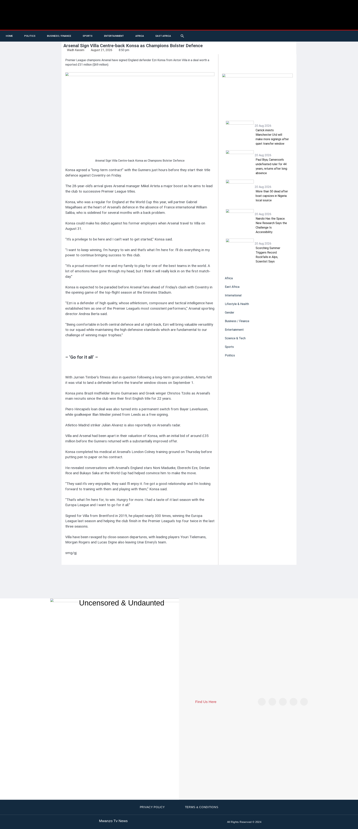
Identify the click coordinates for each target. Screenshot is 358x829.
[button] (182, 36)
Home (9, 35)
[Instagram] (304, 702)
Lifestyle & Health (237, 304)
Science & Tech (235, 338)
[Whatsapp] (335, 36)
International (233, 295)
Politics (29, 35)
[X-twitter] (282, 36)
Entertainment (114, 35)
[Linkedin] (320, 36)
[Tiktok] (297, 36)
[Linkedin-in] (283, 702)
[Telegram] (328, 36)
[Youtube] (289, 36)
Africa (139, 35)
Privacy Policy (152, 807)
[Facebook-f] (305, 36)
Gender (229, 312)
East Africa (163, 35)
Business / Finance (59, 35)
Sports (87, 35)
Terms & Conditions (201, 807)
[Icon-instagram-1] (312, 36)
